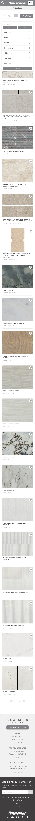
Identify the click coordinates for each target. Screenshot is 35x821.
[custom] (12, 817)
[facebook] (28, 817)
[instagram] (17, 817)
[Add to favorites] (30, 92)
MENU (30, 3)
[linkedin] (7, 817)
